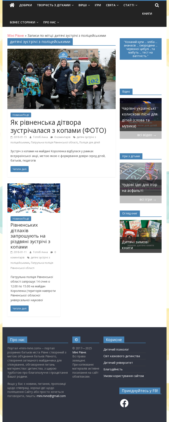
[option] (131, 114)
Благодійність (113, 369)
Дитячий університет (118, 363)
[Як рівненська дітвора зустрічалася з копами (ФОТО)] (61, 51)
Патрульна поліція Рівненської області (54, 142)
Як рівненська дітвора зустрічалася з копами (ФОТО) (58, 126)
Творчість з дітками (53, 5)
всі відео (146, 134)
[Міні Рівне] (12, 5)
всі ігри (148, 199)
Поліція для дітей (89, 142)
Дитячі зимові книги (132, 244)
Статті (128, 5)
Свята (110, 5)
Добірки (25, 5)
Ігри (98, 5)
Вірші (83, 5)
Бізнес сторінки (22, 22)
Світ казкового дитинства (121, 356)
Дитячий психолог (116, 349)
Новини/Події (21, 115)
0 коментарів (62, 137)
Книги (147, 13)
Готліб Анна (40, 137)
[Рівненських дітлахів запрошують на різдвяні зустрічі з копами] (33, 186)
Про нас (49, 22)
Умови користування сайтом (123, 376)
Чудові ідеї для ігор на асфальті (132, 187)
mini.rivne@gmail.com (51, 396)
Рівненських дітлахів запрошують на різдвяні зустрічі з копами (30, 236)
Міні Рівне (79, 352)
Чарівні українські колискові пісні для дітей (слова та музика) (130, 117)
